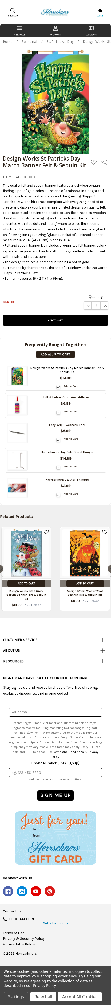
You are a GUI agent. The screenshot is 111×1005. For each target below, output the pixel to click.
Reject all (43, 997)
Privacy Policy (44, 985)
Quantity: (96, 296)
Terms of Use (13, 933)
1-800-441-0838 (22, 919)
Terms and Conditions (68, 752)
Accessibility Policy (19, 944)
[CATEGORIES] (20, 30)
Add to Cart (71, 386)
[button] (55, 837)
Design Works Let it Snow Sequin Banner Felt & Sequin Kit (26, 595)
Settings (16, 997)
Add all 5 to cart (55, 354)
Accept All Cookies (80, 997)
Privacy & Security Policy (24, 939)
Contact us (12, 911)
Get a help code (55, 923)
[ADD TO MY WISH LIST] (46, 532)
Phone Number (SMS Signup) (55, 763)
